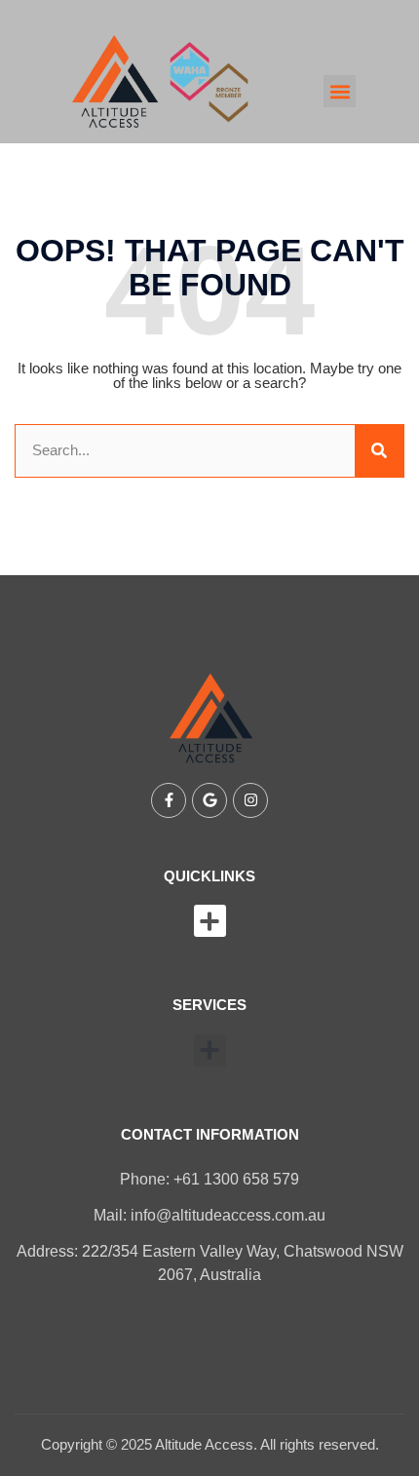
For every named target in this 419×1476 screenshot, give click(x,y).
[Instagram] (250, 800)
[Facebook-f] (168, 800)
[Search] (379, 451)
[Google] (209, 800)
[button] (340, 91)
